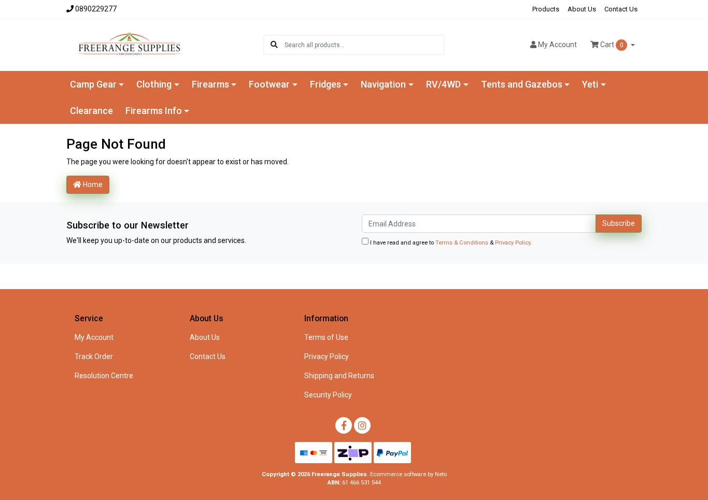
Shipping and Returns (339, 376)
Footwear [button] (269, 84)
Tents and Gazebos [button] (521, 84)
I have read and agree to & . (450, 242)
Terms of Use (326, 337)
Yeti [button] (590, 84)
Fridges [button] (325, 84)
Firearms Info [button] (153, 110)
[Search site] (274, 45)
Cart (611, 44)
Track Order (94, 356)
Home (92, 184)
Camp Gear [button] (93, 84)
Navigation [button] (383, 84)
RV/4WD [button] (443, 84)
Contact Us (621, 9)
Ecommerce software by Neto (408, 474)
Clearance (91, 110)
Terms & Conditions (461, 242)
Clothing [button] (154, 84)
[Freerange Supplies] (129, 44)
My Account (94, 337)
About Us (582, 9)
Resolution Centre (104, 376)
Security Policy (328, 395)
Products (545, 9)
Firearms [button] (210, 84)
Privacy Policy (512, 242)
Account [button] (557, 44)
